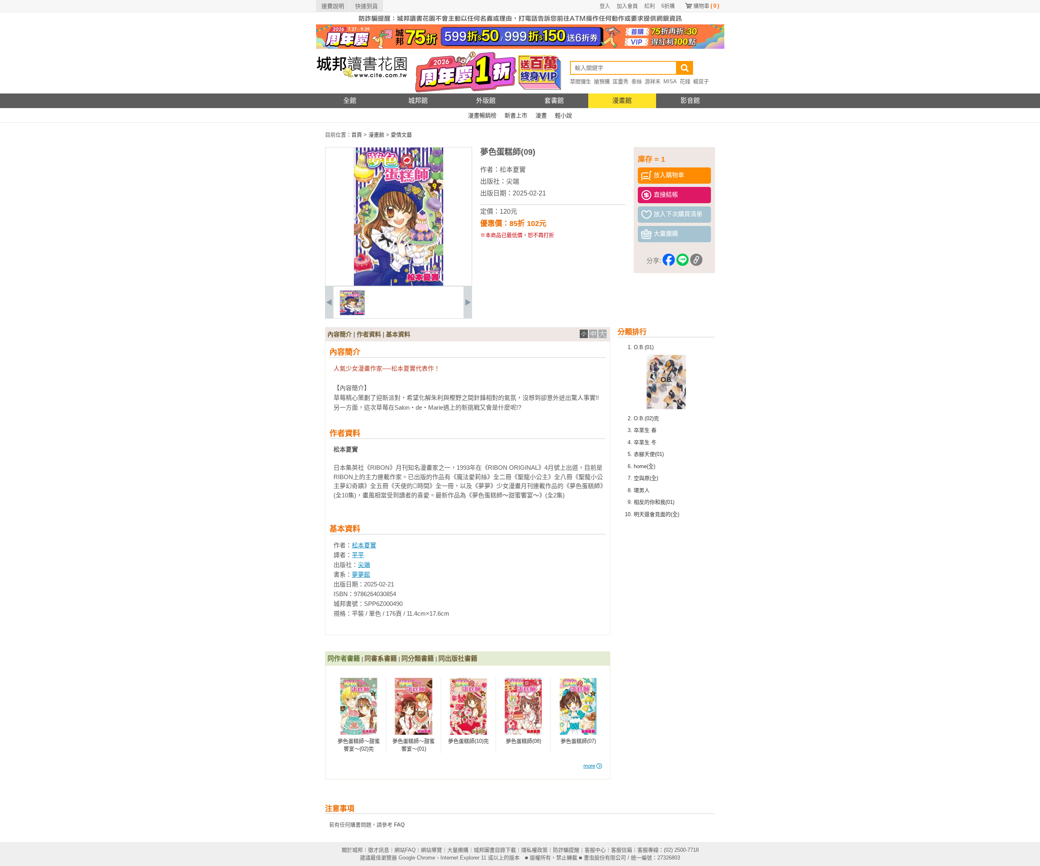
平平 (358, 554)
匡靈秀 (620, 81)
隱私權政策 (534, 850)
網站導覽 (431, 850)
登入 (605, 6)
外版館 (486, 100)
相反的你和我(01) (654, 502)
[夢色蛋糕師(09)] (352, 313)
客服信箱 (621, 850)
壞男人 (642, 490)
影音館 (690, 100)
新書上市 (516, 115)
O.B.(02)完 (646, 418)
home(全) (644, 466)
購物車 (706, 6)
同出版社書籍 (457, 658)
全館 (349, 100)
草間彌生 (580, 81)
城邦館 (418, 100)
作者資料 (369, 334)
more (589, 766)
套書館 (554, 100)
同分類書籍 (417, 658)
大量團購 (457, 850)
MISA (670, 81)
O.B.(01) (644, 347)
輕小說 (563, 115)
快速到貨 (366, 6)
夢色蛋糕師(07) (578, 741)
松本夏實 (513, 169)
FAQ (399, 825)
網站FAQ (405, 850)
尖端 (512, 181)
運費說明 (332, 6)
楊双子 (701, 81)
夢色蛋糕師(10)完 (468, 741)
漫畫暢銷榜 (482, 115)
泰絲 (636, 81)
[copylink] (696, 261)
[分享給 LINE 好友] (682, 261)
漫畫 (541, 115)
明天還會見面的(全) (656, 514)
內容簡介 (339, 334)
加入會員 (627, 6)
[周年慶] (520, 47)
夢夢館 (361, 574)
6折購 (668, 6)
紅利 (649, 6)
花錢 (685, 81)
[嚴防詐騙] (520, 23)
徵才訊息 (378, 850)
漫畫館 (622, 100)
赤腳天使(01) (649, 454)
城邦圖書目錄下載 (495, 850)
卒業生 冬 (645, 442)
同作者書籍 (343, 658)
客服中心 (595, 850)
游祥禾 (653, 81)
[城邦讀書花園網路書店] (361, 92)
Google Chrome (417, 858)
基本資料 (398, 334)
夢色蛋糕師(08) (523, 741)
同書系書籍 (380, 658)
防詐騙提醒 (566, 850)
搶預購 (602, 81)
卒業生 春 (645, 430)
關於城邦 (352, 850)
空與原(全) (646, 478)
